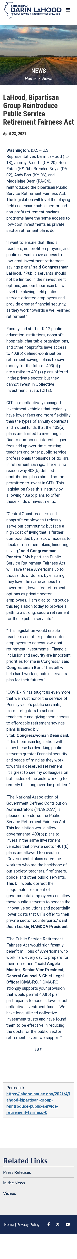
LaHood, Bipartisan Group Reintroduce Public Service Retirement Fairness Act (38, 109)
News (38, 70)
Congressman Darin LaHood (33, 10)
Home (30, 78)
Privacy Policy (28, 1224)
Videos (9, 1193)
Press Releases (17, 1172)
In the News (14, 1182)
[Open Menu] (68, 10)
